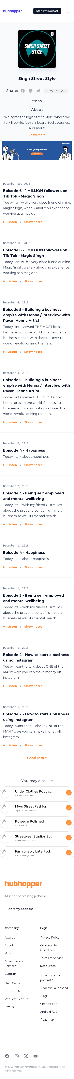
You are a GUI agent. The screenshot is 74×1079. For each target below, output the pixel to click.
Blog (43, 996)
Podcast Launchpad (54, 988)
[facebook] (22, 90)
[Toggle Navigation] (68, 11)
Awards (10, 937)
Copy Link (53, 91)
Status (9, 1007)
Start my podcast (47, 10)
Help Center (13, 983)
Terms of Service (51, 958)
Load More (37, 758)
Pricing (9, 953)
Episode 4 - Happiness (24, 450)
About (9, 945)
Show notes (33, 222)
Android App (48, 1011)
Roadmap (47, 1019)
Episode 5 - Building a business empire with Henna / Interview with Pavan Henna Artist (36, 315)
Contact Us (12, 991)
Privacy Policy (49, 937)
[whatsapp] (30, 90)
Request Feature (16, 999)
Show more (37, 135)
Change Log (48, 1004)
